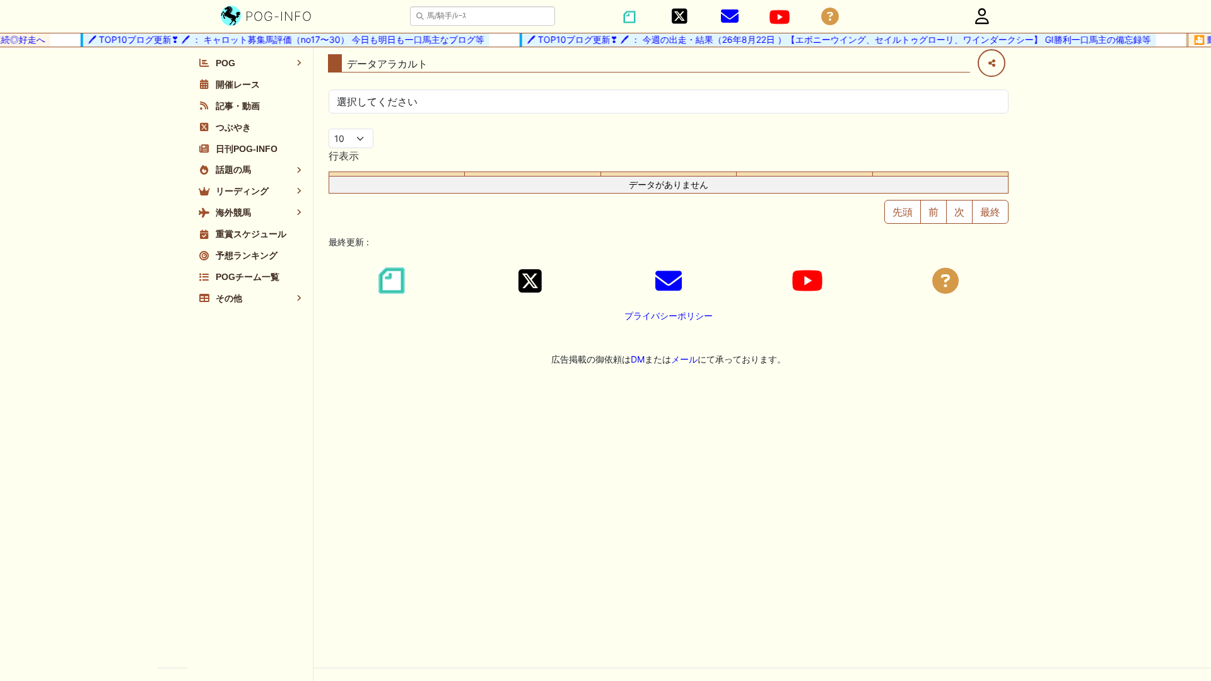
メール (684, 359)
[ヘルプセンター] (830, 17)
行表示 (344, 155)
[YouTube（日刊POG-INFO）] (779, 17)
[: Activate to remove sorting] (397, 174)
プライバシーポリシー (668, 315)
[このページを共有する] (991, 63)
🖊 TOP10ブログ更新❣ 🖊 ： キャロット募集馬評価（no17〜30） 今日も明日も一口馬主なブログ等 (279, 39)
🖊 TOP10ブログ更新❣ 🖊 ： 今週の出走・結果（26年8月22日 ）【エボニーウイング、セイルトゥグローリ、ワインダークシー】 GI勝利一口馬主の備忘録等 (832, 39)
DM (638, 359)
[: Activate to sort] (532, 174)
